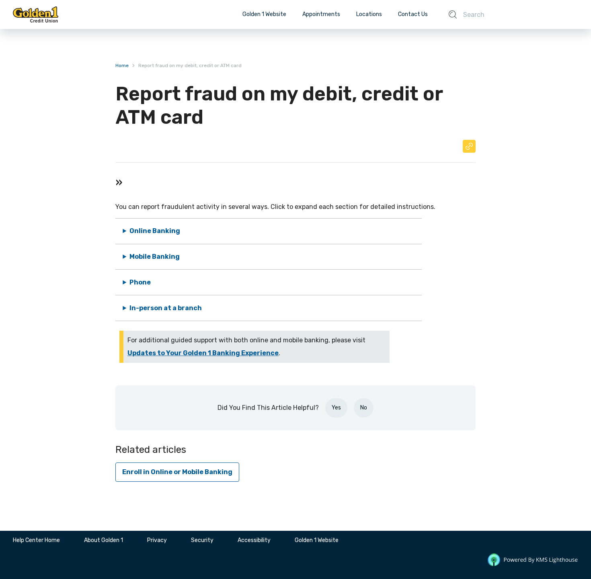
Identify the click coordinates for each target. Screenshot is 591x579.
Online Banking (154, 231)
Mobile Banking (154, 256)
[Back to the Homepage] (35, 14)
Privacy (157, 540)
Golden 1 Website (264, 14)
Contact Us (413, 14)
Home (122, 65)
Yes (336, 407)
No (363, 407)
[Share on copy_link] (469, 146)
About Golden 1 (103, 540)
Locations (369, 14)
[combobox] (512, 14)
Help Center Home (36, 540)
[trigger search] (453, 14)
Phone (140, 282)
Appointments (321, 14)
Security (202, 540)
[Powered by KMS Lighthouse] (532, 561)
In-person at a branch (165, 308)
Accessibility (254, 540)
